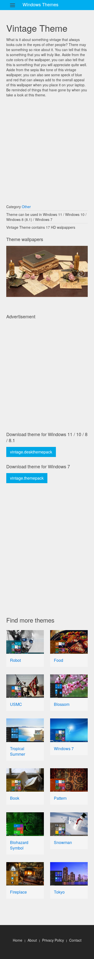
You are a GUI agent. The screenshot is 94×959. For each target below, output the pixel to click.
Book (14, 798)
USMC (16, 704)
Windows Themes (40, 4)
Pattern (60, 798)
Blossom (61, 704)
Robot (15, 660)
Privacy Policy (53, 940)
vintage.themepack (27, 478)
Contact (75, 940)
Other (26, 206)
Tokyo (59, 892)
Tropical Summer (17, 751)
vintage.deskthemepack (31, 452)
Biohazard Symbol (19, 845)
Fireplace (18, 892)
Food (58, 660)
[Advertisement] (47, 148)
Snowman (63, 842)
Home (17, 940)
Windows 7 (64, 748)
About (32, 940)
